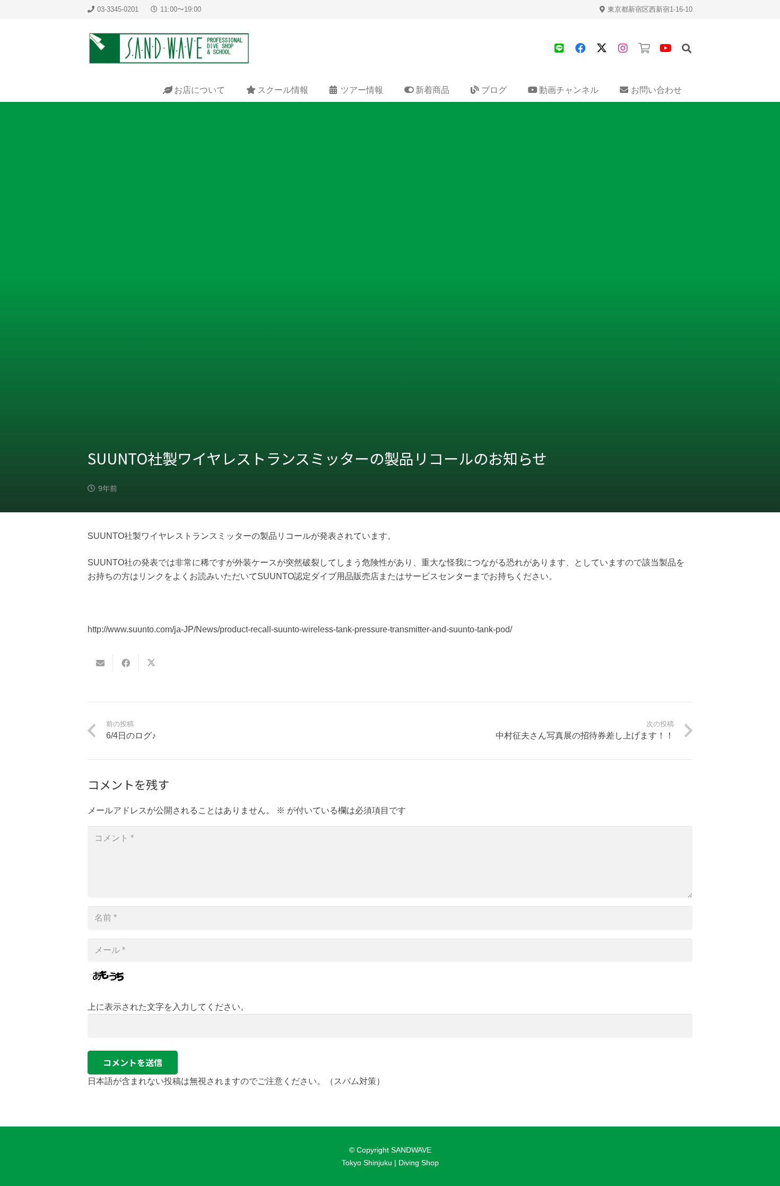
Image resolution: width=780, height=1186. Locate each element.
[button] (686, 48)
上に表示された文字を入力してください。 (168, 1006)
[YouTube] (665, 48)
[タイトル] (559, 48)
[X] (601, 48)
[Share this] (125, 663)
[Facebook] (580, 48)
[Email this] (100, 663)
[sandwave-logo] (169, 48)
